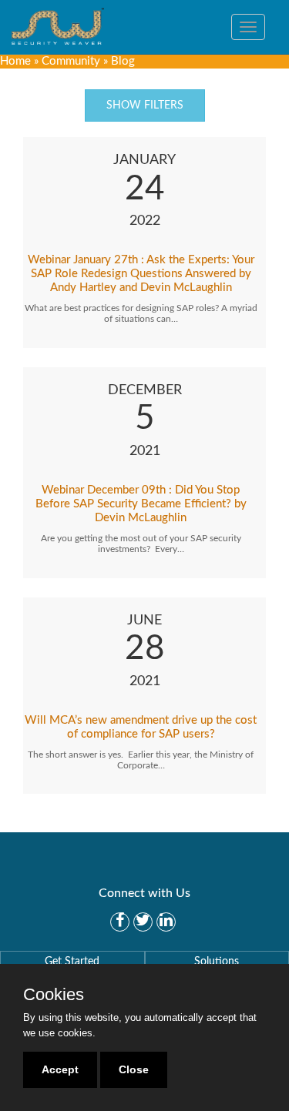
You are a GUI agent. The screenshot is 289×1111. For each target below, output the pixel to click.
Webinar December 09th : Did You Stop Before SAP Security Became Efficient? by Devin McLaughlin (141, 504)
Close (134, 1069)
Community (71, 61)
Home (15, 61)
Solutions (216, 961)
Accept (60, 1069)
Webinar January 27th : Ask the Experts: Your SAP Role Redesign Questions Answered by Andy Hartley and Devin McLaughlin (141, 273)
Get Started (72, 961)
